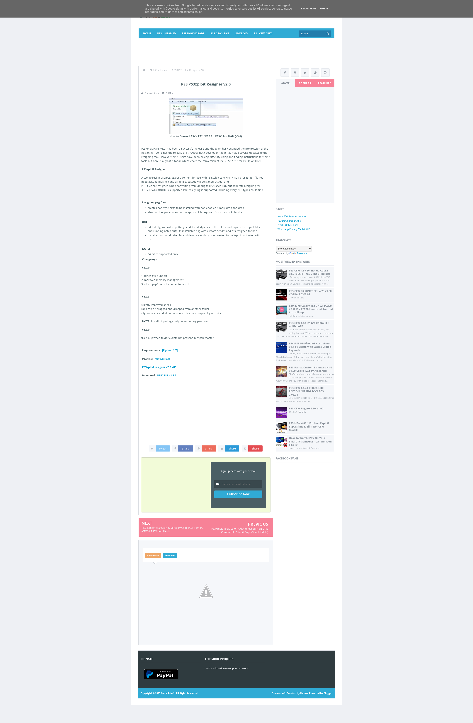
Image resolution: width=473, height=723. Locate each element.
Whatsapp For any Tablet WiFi (294, 229)
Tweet (162, 448)
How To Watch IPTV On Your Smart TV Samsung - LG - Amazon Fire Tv (310, 441)
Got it (324, 8)
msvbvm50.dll (163, 358)
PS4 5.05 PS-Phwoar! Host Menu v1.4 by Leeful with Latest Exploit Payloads (310, 347)
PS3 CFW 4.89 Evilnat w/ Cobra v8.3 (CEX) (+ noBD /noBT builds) (309, 272)
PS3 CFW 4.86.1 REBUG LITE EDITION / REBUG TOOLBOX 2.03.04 (306, 391)
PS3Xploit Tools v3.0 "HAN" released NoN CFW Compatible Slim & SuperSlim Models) (239, 530)
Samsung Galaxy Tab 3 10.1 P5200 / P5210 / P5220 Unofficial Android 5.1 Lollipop (311, 309)
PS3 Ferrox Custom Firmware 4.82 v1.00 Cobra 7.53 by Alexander (310, 369)
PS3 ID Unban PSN (288, 225)
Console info (278, 693)
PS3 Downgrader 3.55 (289, 220)
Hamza (304, 693)
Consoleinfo (168, 693)
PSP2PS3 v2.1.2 (166, 375)
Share (185, 448)
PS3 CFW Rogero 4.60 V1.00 (306, 408)
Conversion (153, 555)
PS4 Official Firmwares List (292, 216)
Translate (302, 253)
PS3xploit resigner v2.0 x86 (159, 367)
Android (241, 33)
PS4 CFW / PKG (263, 33)
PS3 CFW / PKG (219, 33)
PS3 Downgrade (193, 33)
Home (147, 33)
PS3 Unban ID (166, 33)
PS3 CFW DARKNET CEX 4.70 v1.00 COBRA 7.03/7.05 (310, 292)
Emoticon (170, 555)
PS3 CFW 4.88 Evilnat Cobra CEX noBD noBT (309, 324)
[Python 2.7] (170, 350)
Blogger (328, 693)
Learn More (309, 8)
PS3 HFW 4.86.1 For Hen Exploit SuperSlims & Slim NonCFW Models (309, 426)
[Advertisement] (236, 51)
